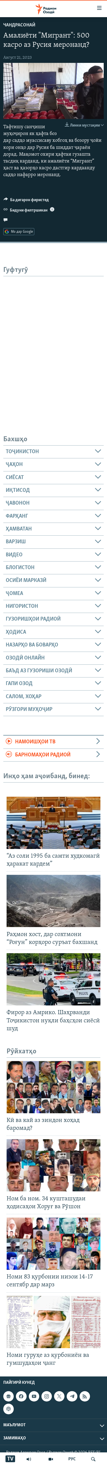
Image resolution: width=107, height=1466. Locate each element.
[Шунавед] (29, 1459)
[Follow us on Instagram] (46, 1396)
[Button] (26, 201)
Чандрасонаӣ (19, 25)
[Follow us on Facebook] (21, 1396)
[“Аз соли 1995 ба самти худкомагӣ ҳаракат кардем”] (53, 823)
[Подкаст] (8, 1409)
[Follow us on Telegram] (72, 1396)
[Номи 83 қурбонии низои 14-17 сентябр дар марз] (53, 1243)
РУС (72, 1459)
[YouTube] (51, 1459)
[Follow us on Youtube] (34, 1396)
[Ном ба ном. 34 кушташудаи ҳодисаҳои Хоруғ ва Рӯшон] (53, 1165)
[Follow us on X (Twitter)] (59, 1396)
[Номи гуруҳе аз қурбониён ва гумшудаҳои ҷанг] (53, 1322)
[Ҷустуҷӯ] (93, 1459)
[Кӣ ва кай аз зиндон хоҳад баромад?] (53, 1087)
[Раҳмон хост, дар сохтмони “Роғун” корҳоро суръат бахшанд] (53, 901)
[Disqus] (53, 344)
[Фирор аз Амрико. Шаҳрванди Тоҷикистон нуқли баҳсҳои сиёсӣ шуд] (53, 979)
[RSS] (85, 1396)
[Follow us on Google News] (8, 1396)
